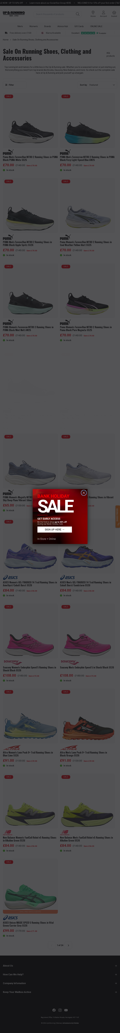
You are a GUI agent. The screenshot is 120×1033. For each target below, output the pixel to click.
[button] (60, 516)
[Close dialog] (83, 492)
